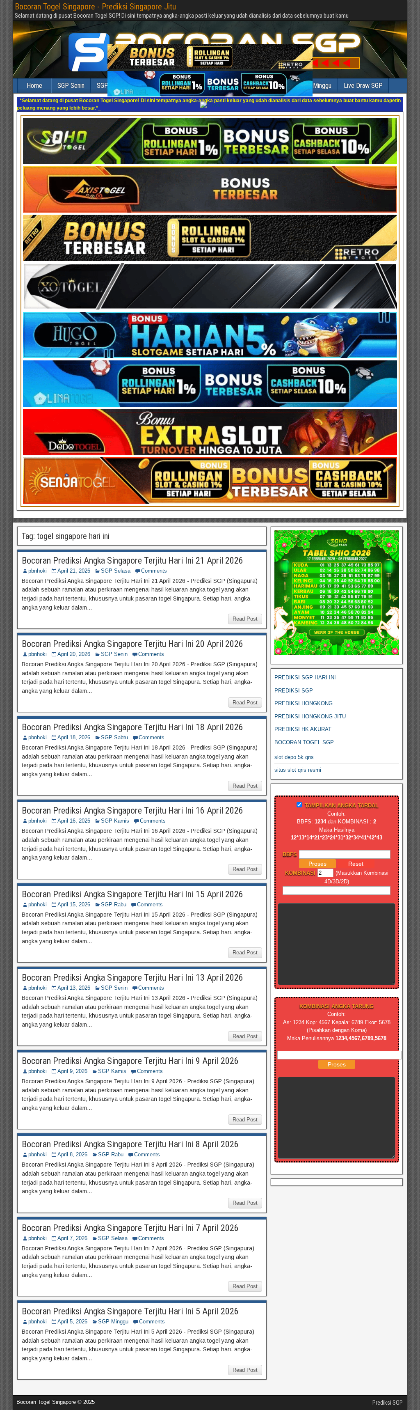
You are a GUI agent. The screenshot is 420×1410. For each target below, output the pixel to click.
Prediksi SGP (387, 1395)
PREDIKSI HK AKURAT (302, 722)
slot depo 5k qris (294, 750)
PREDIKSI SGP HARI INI (305, 670)
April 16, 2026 (73, 813)
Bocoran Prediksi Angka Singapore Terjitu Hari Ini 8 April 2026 (130, 1137)
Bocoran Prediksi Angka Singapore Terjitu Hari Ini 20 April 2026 (132, 636)
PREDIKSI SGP (293, 683)
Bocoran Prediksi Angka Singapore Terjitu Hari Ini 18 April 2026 (132, 720)
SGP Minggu (113, 1314)
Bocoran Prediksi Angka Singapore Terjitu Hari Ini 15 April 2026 (132, 887)
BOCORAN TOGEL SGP (304, 735)
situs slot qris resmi (297, 762)
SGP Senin (114, 647)
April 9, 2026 (72, 1064)
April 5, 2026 (72, 1314)
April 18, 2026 (73, 730)
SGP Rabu (113, 897)
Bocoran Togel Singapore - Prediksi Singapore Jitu (95, 6)
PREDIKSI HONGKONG (303, 696)
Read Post (245, 611)
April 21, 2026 (73, 563)
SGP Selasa (115, 563)
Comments (154, 563)
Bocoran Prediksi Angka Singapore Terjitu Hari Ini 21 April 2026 (132, 553)
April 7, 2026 (72, 1231)
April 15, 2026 (73, 897)
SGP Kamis (115, 813)
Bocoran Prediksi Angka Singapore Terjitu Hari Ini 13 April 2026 (132, 970)
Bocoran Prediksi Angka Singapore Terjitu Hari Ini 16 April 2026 (132, 803)
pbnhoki (37, 563)
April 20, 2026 (73, 647)
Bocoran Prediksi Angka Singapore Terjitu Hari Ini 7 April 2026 (130, 1220)
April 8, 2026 (72, 1147)
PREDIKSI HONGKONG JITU (310, 709)
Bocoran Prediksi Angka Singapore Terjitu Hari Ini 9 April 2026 (130, 1053)
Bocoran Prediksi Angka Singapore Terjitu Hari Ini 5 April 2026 (130, 1304)
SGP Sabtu (114, 730)
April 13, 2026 (73, 980)
